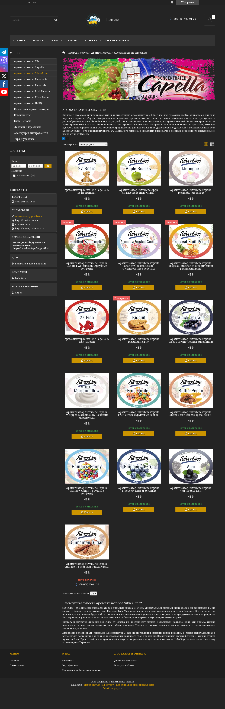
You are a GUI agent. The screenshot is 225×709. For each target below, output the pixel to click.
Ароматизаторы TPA (27, 61)
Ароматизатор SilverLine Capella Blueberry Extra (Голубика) (138, 489)
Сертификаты (70, 665)
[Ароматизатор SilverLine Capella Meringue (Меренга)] (191, 168)
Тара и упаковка (24, 139)
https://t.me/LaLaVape (26, 220)
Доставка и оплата (125, 660)
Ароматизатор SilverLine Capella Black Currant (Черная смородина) (191, 340)
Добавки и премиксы (27, 127)
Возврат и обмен (124, 665)
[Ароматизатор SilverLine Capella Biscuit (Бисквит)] (139, 317)
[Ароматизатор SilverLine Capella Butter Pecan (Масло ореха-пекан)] (191, 390)
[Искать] (56, 20)
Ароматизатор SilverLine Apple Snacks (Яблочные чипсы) (139, 191)
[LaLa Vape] (92, 19)
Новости (91, 40)
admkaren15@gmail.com (28, 216)
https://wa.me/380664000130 (30, 228)
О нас (55, 40)
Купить (88, 211)
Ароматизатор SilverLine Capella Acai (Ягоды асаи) (190, 489)
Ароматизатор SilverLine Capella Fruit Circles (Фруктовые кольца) (138, 413)
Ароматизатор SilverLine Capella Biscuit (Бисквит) (138, 340)
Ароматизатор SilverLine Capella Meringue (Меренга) (190, 191)
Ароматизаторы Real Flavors (32, 91)
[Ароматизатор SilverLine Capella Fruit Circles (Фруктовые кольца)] (139, 390)
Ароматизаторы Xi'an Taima (31, 97)
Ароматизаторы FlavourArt (31, 79)
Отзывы (72, 40)
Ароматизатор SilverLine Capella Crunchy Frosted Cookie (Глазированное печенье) (138, 266)
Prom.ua (130, 681)
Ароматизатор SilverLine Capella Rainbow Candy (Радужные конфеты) (87, 491)
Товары (38, 40)
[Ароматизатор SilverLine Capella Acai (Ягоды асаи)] (191, 466)
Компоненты (22, 115)
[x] (67, 139)
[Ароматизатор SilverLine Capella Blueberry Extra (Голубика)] (139, 466)
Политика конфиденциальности (81, 670)
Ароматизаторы (101, 52)
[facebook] (63, 139)
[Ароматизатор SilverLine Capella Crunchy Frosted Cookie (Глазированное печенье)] (139, 241)
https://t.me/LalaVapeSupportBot (31, 248)
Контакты (68, 660)
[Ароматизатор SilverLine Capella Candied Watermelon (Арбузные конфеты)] (87, 241)
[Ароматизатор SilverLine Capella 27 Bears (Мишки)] (87, 168)
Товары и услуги (78, 52)
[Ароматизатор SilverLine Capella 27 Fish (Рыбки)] (87, 317)
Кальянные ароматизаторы (31, 109)
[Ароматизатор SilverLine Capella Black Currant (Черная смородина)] (191, 317)
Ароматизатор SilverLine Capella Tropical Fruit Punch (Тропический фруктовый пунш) (191, 266)
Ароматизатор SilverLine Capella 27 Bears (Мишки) (87, 191)
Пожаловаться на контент (99, 684)
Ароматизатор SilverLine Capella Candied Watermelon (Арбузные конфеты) (87, 266)
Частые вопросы (117, 40)
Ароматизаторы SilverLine (31, 73)
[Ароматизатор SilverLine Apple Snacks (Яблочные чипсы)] (139, 168)
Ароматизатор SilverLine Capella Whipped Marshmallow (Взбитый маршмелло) (87, 415)
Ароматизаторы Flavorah (30, 85)
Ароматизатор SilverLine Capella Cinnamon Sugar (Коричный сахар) (87, 565)
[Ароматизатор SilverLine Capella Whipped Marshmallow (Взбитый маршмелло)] (87, 390)
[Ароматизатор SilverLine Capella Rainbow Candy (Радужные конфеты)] (87, 466)
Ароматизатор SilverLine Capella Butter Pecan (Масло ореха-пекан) (190, 413)
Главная (19, 40)
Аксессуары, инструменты (31, 133)
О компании (17, 665)
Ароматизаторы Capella (29, 67)
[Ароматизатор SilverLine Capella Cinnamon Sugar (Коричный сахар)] (87, 542)
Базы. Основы (22, 121)
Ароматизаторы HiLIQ (28, 103)
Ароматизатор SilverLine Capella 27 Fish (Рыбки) (87, 340)
